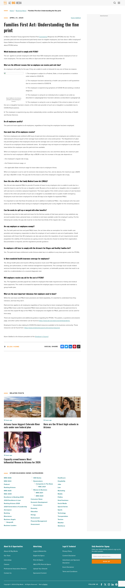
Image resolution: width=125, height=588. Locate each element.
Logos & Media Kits (39, 551)
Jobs (59, 484)
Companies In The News (44, 484)
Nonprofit (9, 522)
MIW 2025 (7, 491)
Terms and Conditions (69, 571)
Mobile (60, 494)
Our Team (7, 555)
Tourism (60, 519)
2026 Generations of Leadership (15, 507)
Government (35, 524)
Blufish (45, 584)
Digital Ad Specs (38, 555)
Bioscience (8, 516)
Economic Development (39, 502)
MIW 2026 (7, 478)
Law (59, 487)
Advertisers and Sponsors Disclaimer (71, 561)
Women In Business (40, 490)
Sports (60, 510)
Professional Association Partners (15, 569)
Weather (61, 522)
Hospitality (61, 481)
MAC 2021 (42, 487)
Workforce (61, 526)
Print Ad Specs (38, 560)
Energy (33, 515)
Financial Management (39, 521)
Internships (7, 560)
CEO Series (37, 478)
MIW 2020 (39, 496)
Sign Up (106, 561)
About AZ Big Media (11, 551)
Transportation (63, 516)
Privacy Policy (67, 551)
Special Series (63, 507)
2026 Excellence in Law (12, 500)
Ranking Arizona (10, 487)
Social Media (62, 503)
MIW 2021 (39, 493)
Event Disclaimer (68, 567)
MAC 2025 (8, 494)
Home (12, 11)
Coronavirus (43, 37)
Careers (6, 564)
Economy (34, 508)
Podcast (7, 484)
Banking (7, 513)
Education (34, 511)
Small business (63, 500)
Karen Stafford (76, 18)
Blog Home (13, 346)
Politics (60, 497)
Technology (62, 513)
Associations (37, 505)
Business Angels (10, 519)
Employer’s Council (41, 336)
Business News (21, 11)
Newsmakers (38, 481)
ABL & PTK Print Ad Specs (42, 564)
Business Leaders (10, 525)
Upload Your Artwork (40, 569)
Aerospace (8, 510)
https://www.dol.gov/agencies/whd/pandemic (54, 321)
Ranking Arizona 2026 (12, 503)
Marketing (61, 491)
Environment (35, 518)
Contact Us (7, 573)
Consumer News (36, 499)
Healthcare (62, 478)
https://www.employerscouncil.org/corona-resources (42, 328)
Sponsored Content (39, 573)
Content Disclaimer (69, 555)
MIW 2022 (7, 481)
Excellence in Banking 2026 (14, 497)
